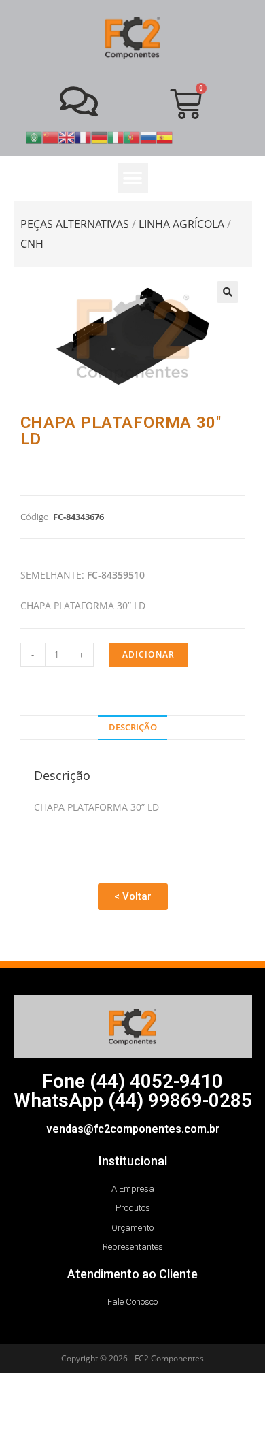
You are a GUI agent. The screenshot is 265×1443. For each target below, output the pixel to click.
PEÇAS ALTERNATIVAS (74, 223)
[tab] (132, 728)
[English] (66, 136)
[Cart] (186, 104)
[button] (133, 178)
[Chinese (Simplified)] (50, 136)
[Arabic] (34, 136)
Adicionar (148, 654)
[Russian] (148, 136)
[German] (99, 136)
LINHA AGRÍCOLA (181, 223)
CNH (31, 243)
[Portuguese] (132, 136)
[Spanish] (164, 136)
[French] (83, 136)
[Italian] (115, 136)
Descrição (133, 727)
